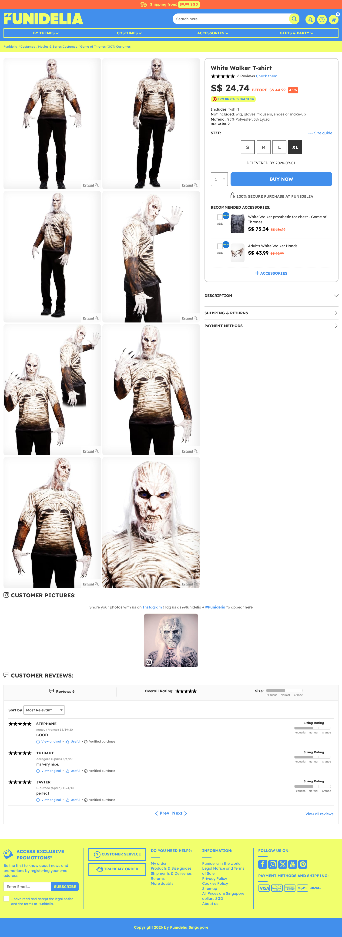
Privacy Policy (214, 878)
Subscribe (65, 886)
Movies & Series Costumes (57, 46)
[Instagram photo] (171, 640)
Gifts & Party (294, 33)
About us (210, 903)
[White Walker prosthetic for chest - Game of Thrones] (238, 223)
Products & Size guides (171, 868)
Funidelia (10, 46)
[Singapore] (262, 865)
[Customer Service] (322, 19)
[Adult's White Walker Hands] (238, 252)
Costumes (127, 33)
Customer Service (121, 854)
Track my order (120, 869)
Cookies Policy (215, 883)
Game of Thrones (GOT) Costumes (105, 46)
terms (28, 904)
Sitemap (209, 888)
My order (159, 863)
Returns (158, 878)
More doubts (162, 883)
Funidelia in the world (221, 863)
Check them (266, 76)
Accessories (210, 33)
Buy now (281, 179)
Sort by (15, 710)
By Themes (44, 33)
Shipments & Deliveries (171, 873)
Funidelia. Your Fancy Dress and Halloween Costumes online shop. (43, 18)
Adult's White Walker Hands (273, 245)
